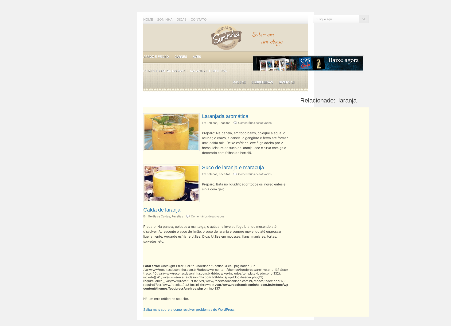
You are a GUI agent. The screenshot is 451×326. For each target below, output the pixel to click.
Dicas (182, 19)
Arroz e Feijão (156, 57)
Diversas (287, 82)
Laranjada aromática (225, 116)
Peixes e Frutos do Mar (163, 71)
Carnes (181, 57)
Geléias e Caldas (159, 216)
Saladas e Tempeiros (208, 71)
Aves (197, 57)
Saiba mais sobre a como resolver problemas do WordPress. (189, 309)
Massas (239, 82)
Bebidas (212, 123)
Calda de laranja (161, 210)
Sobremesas (262, 82)
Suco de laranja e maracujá (233, 167)
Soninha (164, 19)
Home (148, 19)
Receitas (224, 123)
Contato (199, 19)
